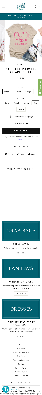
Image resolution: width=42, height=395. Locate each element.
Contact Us (40, 86)
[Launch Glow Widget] (5, 389)
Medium (17, 91)
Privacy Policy (21, 368)
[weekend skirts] (21, 268)
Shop (21, 344)
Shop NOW (21, 253)
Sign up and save (20, 383)
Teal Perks (21, 356)
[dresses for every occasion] (21, 309)
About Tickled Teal (21, 352)
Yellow (27, 103)
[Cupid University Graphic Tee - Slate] (4, 208)
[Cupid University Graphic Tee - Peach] (6, 208)
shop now (21, 293)
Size (21, 87)
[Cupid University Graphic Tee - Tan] (12, 208)
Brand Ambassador (21, 360)
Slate (7, 103)
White (21, 109)
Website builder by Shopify (21, 388)
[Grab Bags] (21, 231)
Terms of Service (21, 376)
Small (6, 91)
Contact (21, 364)
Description (21, 146)
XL (36, 91)
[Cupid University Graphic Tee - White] (14, 208)
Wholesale (21, 348)
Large (28, 91)
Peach (16, 103)
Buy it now (21, 131)
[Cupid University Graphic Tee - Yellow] (9, 208)
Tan (35, 103)
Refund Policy (21, 372)
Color (21, 98)
